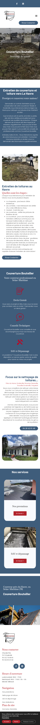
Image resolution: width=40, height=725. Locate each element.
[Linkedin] (23, 3)
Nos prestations (8, 692)
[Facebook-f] (16, 3)
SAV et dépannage (9, 699)
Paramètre (5, 718)
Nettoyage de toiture (10, 695)
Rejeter (16, 721)
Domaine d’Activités (9, 709)
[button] (36, 15)
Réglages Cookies (28, 721)
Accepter (6, 721)
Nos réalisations (8, 702)
